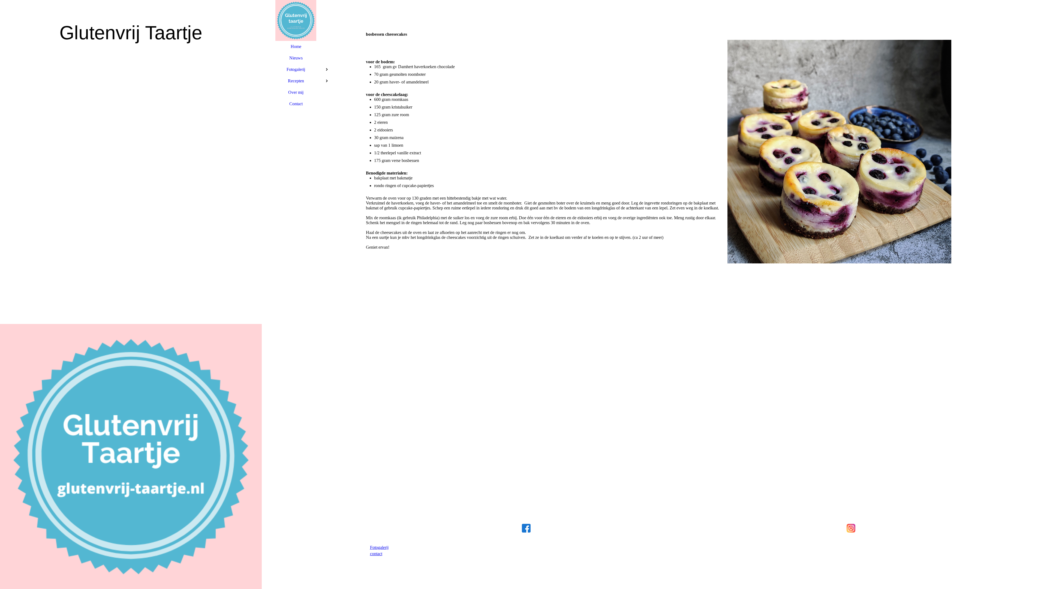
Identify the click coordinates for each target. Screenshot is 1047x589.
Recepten (296, 81)
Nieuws (296, 58)
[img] (131, 294)
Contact (296, 103)
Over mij (295, 92)
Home (296, 46)
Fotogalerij (296, 69)
